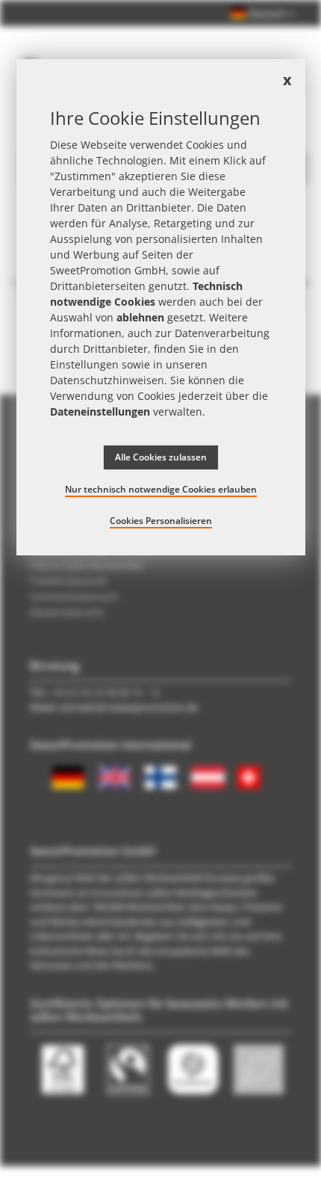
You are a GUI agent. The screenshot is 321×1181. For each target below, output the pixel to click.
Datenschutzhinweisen (107, 380)
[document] (160, 307)
